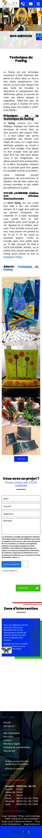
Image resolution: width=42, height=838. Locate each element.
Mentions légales (12, 743)
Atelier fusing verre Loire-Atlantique (21, 818)
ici (18, 557)
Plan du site (9, 750)
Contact (7, 740)
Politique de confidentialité (17, 747)
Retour (21, 459)
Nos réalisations (12, 733)
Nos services (10, 729)
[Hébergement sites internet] (21, 836)
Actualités (9, 736)
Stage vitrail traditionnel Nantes (17, 821)
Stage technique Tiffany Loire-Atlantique (21, 816)
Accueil (7, 722)
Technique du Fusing (21, 268)
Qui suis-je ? (9, 726)
